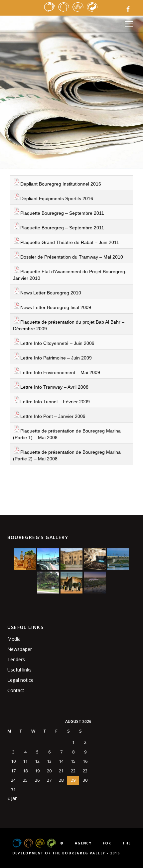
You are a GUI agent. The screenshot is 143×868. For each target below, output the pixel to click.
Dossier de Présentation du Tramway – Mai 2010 (71, 257)
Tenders (16, 659)
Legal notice (20, 680)
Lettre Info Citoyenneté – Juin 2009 (57, 343)
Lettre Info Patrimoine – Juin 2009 (56, 357)
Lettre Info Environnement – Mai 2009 (60, 372)
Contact (15, 690)
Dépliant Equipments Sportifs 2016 (56, 198)
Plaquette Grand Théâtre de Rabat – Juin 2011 (69, 242)
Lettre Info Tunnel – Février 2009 (55, 401)
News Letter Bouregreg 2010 (50, 292)
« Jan (12, 798)
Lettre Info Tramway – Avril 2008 (54, 387)
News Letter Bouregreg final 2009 (55, 307)
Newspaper (19, 649)
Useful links (19, 670)
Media (14, 639)
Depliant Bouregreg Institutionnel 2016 (60, 184)
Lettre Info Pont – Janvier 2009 (52, 416)
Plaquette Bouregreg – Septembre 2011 (62, 213)
